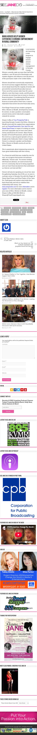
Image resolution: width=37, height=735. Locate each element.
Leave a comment (8, 46)
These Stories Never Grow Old (9, 703)
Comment (4, 344)
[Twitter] (18, 389)
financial (31, 208)
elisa (5, 44)
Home (1, 12)
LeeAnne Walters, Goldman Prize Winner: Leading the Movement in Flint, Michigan (18, 300)
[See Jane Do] (18, 4)
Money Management (26, 210)
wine (24, 212)
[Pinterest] (21, 389)
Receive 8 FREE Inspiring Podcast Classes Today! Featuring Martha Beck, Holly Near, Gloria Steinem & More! (17, 402)
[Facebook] (15, 389)
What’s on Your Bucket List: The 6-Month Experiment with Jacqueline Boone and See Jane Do (24, 245)
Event (24, 208)
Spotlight (7, 12)
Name (4, 361)
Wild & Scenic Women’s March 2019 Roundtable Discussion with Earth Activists (17, 325)
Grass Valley (5, 210)
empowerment (17, 208)
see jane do (5, 212)
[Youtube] (25, 389)
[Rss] (11, 389)
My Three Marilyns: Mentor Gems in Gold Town (13, 239)
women (30, 212)
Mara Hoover (14, 210)
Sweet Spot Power (15, 212)
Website (4, 373)
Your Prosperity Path (19, 214)
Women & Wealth (6, 214)
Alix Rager (7, 208)
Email (4, 367)
